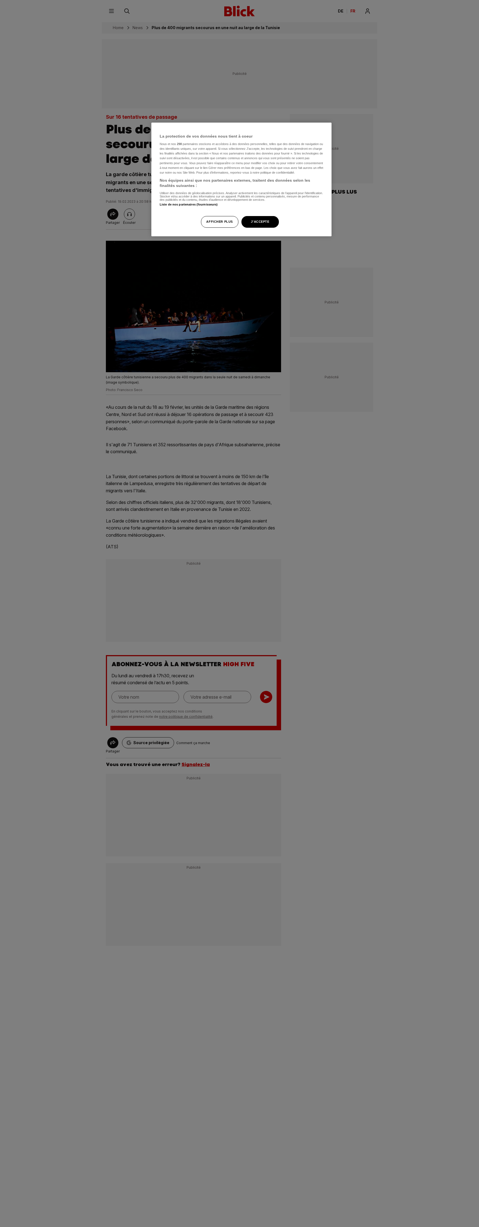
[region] (241, 180)
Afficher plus (219, 222)
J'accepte (260, 222)
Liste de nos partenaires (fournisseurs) (189, 204)
